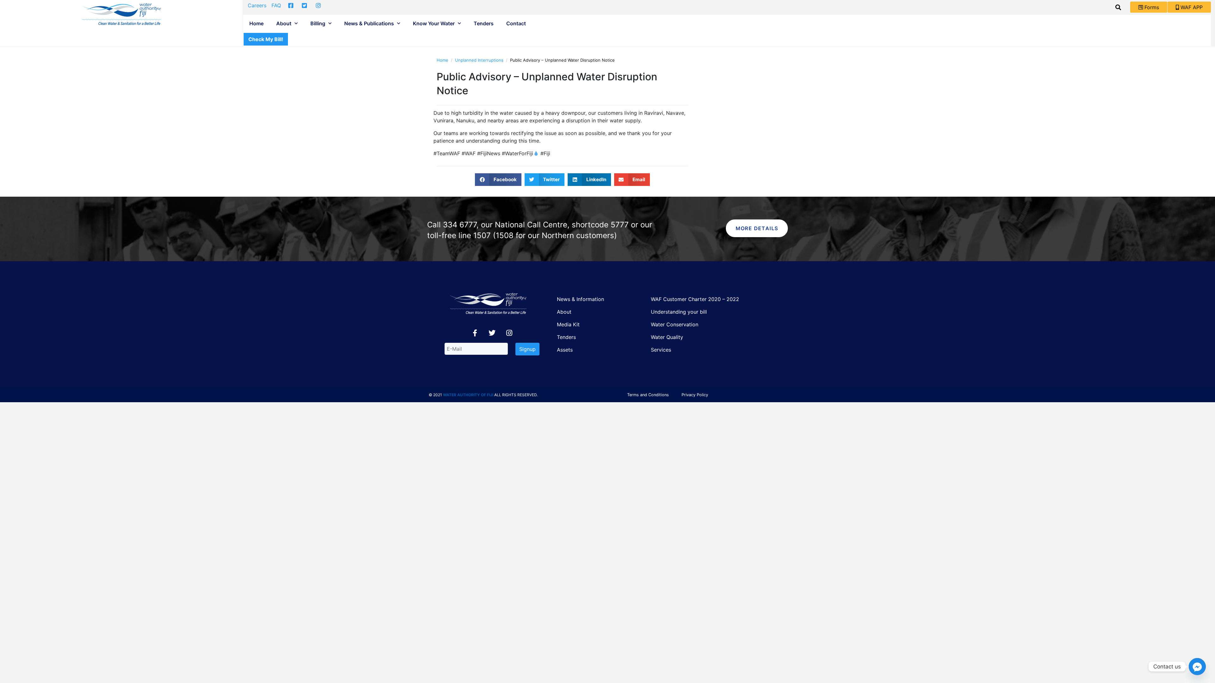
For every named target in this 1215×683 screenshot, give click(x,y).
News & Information (580, 299)
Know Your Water (434, 23)
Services (661, 350)
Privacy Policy (695, 394)
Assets (565, 350)
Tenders (484, 23)
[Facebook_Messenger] (1197, 666)
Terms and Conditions (648, 394)
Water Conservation (674, 324)
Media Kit (568, 324)
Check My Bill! (265, 39)
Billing (317, 23)
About (283, 23)
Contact (516, 23)
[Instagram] (509, 332)
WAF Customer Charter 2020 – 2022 (695, 299)
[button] (498, 179)
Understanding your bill (679, 312)
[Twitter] (492, 332)
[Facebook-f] (474, 332)
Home (256, 23)
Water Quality (667, 337)
